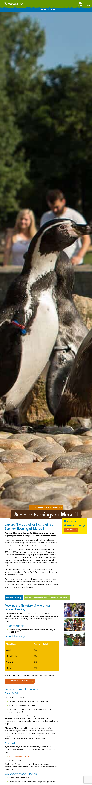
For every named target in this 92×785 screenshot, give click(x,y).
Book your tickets (19, 681)
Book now (69, 530)
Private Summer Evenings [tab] (36, 598)
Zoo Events (56, 507)
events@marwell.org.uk (19, 756)
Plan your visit (43, 507)
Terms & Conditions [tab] (59, 598)
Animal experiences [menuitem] (46, 10)
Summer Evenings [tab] (14, 598)
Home (33, 507)
